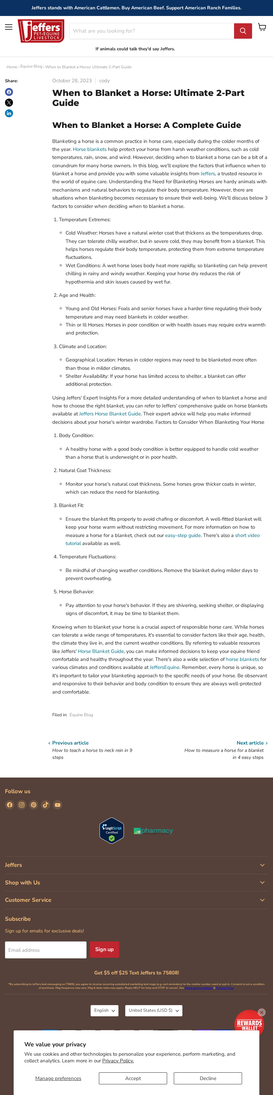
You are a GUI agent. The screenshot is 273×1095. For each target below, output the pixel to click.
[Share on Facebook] (9, 92)
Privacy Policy (225, 988)
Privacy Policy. (118, 1060)
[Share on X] (9, 103)
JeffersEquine (164, 667)
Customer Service (28, 900)
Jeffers (208, 173)
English (101, 1010)
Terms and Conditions (199, 988)
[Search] (243, 31)
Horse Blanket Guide (101, 651)
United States (150, 1010)
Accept (133, 1078)
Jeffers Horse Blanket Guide (110, 413)
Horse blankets (90, 149)
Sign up (104, 949)
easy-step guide (183, 535)
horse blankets (242, 659)
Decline (208, 1078)
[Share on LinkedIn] (9, 113)
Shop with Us (22, 882)
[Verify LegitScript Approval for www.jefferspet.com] (112, 831)
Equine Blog (31, 66)
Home (12, 67)
